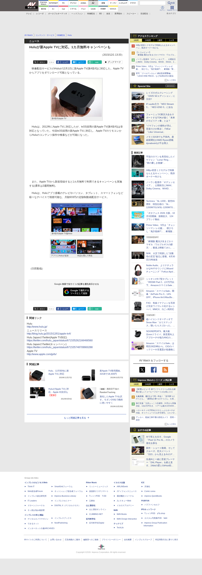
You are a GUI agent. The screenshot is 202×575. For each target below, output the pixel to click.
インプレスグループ (143, 539)
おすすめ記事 (144, 430)
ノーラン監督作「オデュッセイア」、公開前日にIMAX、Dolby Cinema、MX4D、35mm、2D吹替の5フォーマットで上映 (156, 62)
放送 (108, 13)
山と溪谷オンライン (97, 509)
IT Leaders (32, 501)
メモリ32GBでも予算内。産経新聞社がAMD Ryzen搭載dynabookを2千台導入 (160, 140)
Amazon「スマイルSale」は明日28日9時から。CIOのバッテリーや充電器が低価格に (160, 346)
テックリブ (118, 524)
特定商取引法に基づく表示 (166, 539)
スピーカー (131, 13)
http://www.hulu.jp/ (37, 326)
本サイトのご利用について (35, 539)
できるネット (33, 524)
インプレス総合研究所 (37, 496)
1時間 (136, 40)
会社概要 (128, 539)
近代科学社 (90, 519)
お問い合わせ (56, 539)
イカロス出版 (119, 482)
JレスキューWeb (124, 501)
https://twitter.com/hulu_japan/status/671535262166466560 (60, 340)
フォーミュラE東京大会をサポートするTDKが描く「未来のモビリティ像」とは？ (160, 117)
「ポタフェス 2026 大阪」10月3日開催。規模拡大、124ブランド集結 (160, 216)
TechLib (120, 527)
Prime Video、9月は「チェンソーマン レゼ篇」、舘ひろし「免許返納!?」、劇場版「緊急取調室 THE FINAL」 (155, 69)
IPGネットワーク (148, 509)
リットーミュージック (98, 486)
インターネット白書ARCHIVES (41, 528)
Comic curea (149, 491)
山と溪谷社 (90, 505)
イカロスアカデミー (125, 505)
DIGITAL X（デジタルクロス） (67, 505)
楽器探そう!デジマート (99, 491)
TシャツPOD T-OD (97, 496)
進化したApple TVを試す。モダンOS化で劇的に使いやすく (111, 399)
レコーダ (40, 13)
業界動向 (118, 13)
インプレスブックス (62, 518)
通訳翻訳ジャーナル (125, 496)
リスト (51, 62)
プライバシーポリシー (111, 539)
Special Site (144, 86)
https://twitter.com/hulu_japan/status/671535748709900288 (60, 347)
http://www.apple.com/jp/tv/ (41, 354)
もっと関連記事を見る (75, 418)
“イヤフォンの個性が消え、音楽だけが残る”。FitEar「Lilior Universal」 (159, 128)
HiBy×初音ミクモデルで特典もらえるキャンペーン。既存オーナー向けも (160, 173)
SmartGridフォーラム (63, 486)
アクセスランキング (148, 36)
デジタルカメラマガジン (38, 519)
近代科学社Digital (96, 523)
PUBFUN (145, 501)
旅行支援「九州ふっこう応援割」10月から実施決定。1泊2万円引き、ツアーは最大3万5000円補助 (156, 406)
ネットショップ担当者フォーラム (68, 491)
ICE (142, 482)
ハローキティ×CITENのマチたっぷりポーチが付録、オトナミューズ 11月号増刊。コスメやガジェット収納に (156, 413)
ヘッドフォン (77, 13)
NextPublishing (61, 523)
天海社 (147, 486)
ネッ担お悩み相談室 (36, 510)
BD (100, 13)
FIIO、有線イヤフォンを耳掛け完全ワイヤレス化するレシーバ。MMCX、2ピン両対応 (160, 306)
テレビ (29, 13)
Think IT (31, 486)
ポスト (42, 62)
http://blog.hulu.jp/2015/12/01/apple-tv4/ (49, 333)
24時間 (148, 40)
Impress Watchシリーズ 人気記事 (155, 380)
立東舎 (92, 501)
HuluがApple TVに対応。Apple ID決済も (58, 392)
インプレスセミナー (62, 501)
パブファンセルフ (152, 505)
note (96, 62)
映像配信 (91, 13)
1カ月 (171, 40)
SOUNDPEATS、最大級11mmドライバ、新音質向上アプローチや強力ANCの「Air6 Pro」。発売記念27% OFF (160, 337)
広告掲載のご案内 (72, 539)
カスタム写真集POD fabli (155, 518)
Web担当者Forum (35, 491)
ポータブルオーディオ (57, 13)
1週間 (159, 40)
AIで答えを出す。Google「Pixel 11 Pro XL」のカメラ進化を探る (160, 439)
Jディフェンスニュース (127, 491)
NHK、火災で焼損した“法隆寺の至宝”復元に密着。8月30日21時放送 (160, 256)
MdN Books (122, 514)
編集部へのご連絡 (90, 539)
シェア (65, 62)
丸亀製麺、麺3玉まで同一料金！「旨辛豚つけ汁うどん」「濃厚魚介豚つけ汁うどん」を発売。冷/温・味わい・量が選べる (155, 399)
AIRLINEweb (122, 486)
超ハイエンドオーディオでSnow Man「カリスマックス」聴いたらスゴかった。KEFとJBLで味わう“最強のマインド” (160, 325)
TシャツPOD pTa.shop (154, 513)
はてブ (81, 62)
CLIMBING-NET (96, 514)
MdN (116, 510)
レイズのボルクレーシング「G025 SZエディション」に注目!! (160, 95)
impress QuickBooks (153, 496)
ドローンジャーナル (36, 505)
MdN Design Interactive (127, 519)
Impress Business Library (65, 496)
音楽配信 (144, 13)
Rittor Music (91, 482)
